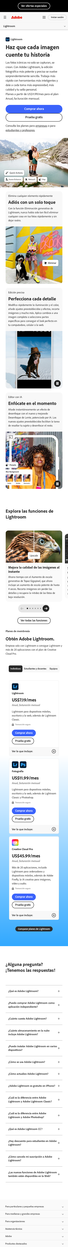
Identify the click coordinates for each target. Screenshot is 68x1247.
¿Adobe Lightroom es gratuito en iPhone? (31, 1085)
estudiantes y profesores (20, 130)
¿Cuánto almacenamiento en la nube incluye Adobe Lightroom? (29, 1032)
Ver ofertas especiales (34, 6)
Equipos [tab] (54, 668)
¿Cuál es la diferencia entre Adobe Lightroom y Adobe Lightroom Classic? (30, 1099)
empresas (41, 126)
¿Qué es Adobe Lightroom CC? (25, 1129)
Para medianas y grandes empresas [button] (22, 1213)
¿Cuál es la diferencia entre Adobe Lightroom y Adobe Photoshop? (27, 1115)
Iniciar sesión (57, 17)
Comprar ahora (34, 109)
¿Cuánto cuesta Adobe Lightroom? (27, 1018)
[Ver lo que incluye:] (53, 751)
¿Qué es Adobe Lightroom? (23, 991)
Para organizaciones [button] (15, 1221)
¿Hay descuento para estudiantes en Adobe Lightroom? (32, 1142)
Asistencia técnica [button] (13, 1228)
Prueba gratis (34, 117)
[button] (44, 17)
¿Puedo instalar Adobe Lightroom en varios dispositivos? (32, 1048)
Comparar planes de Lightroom (34, 928)
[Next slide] (46, 608)
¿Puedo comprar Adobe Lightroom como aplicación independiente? (31, 1004)
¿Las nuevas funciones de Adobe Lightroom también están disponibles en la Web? (32, 1174)
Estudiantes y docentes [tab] (35, 668)
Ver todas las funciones (34, 620)
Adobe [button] (8, 1236)
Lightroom (9, 26)
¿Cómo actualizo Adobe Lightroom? (28, 1073)
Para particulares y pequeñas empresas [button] (24, 1206)
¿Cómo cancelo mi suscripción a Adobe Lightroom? (30, 1158)
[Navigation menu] (5, 17)
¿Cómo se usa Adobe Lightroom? (26, 1062)
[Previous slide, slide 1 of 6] (22, 608)
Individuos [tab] (15, 668)
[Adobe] (16, 17)
